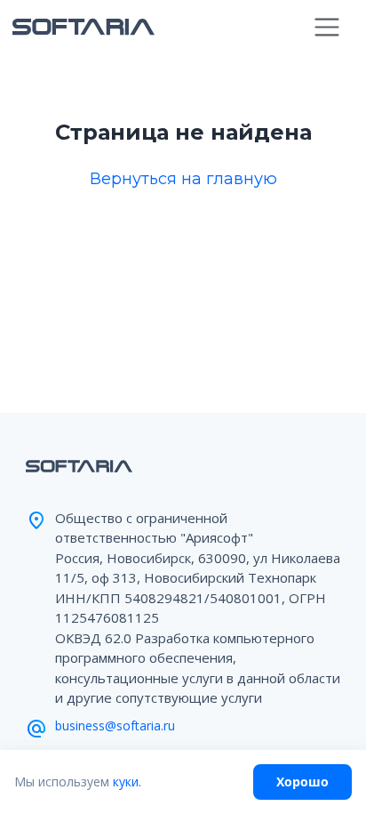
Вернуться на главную (183, 179)
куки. (127, 781)
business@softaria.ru (115, 725)
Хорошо (302, 781)
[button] (327, 27)
